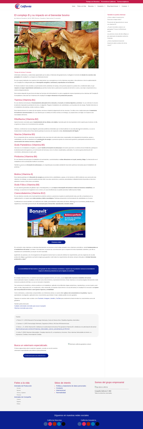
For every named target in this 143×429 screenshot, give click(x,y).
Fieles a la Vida (81, 6)
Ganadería (100, 6)
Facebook (40, 298)
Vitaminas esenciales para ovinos (23, 308)
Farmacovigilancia (123, 1)
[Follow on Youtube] (54, 424)
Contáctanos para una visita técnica (34, 355)
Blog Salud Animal (112, 6)
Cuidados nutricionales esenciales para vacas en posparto (30, 306)
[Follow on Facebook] (46, 424)
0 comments (57, 18)
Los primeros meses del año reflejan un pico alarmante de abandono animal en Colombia (118, 36)
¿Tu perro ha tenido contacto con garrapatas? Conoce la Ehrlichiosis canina (116, 29)
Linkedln (52, 298)
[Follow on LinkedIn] (59, 424)
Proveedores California (108, 1)
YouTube (58, 298)
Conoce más (56, 242)
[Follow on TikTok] (63, 424)
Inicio (73, 6)
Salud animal (49, 18)
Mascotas (91, 6)
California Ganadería (21, 18)
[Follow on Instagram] (50, 424)
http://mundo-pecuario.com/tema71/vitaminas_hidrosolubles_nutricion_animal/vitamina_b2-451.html (43, 329)
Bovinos (37, 18)
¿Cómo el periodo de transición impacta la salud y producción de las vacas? (117, 43)
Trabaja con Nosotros (93, 1)
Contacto (124, 6)
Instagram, (47, 298)
